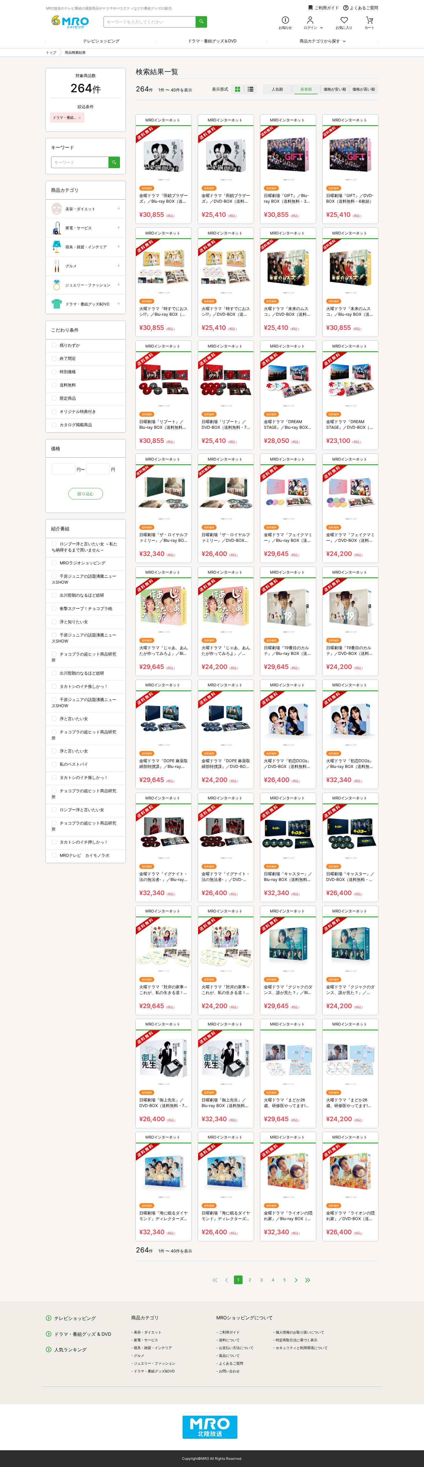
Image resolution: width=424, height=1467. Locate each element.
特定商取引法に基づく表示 (296, 1340)
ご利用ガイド (327, 7)
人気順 (277, 89)
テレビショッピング (101, 40)
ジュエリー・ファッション (87, 285)
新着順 (306, 89)
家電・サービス (78, 228)
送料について (229, 1340)
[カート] (369, 20)
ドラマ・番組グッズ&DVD (87, 304)
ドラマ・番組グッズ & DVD (82, 1334)
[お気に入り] (344, 20)
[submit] (201, 22)
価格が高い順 (363, 89)
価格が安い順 (335, 89)
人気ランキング (70, 1350)
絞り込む (86, 493)
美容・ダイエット (80, 208)
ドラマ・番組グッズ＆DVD (212, 40)
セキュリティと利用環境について (302, 1348)
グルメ (71, 266)
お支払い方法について (236, 1348)
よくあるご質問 (364, 7)
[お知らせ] (285, 20)
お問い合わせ (229, 1371)
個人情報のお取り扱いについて (300, 1332)
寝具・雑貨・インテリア (86, 247)
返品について (229, 1355)
